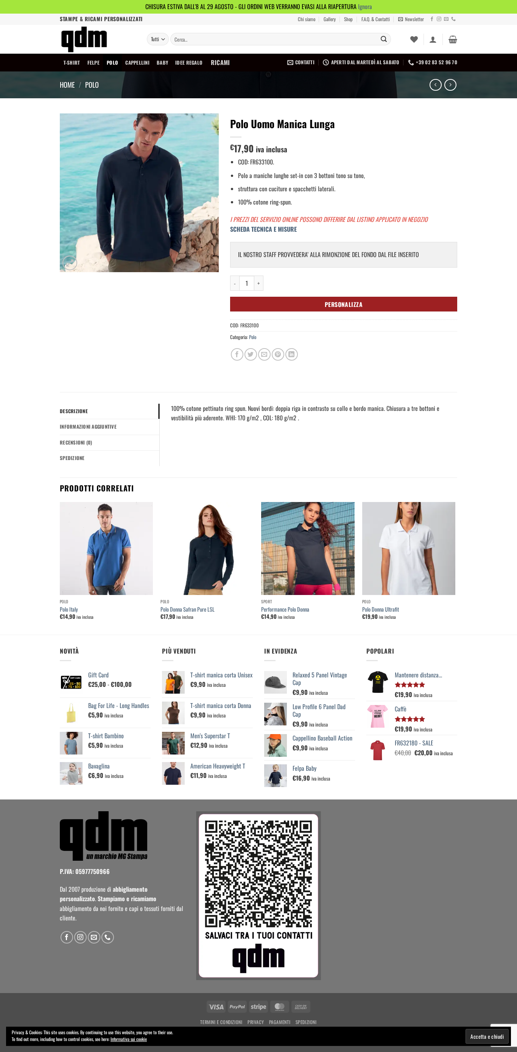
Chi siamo (306, 19)
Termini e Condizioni (221, 1022)
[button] (411, 19)
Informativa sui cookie (129, 1039)
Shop (348, 19)
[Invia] (383, 39)
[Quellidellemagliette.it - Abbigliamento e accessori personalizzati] (97, 39)
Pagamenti (280, 1022)
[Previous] (60, 567)
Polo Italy (69, 609)
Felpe (93, 62)
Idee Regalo (188, 62)
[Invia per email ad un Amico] (264, 354)
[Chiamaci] (453, 19)
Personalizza (344, 304)
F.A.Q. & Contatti (375, 19)
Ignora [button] (365, 6)
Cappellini (137, 62)
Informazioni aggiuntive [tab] (88, 426)
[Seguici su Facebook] (432, 19)
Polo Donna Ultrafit (380, 609)
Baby (162, 62)
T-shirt (72, 62)
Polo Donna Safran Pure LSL (187, 609)
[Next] (455, 567)
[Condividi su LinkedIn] (291, 354)
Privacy (256, 1022)
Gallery (330, 19)
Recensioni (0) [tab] (76, 442)
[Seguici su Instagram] (439, 19)
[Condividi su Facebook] (237, 354)
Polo (112, 62)
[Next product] (435, 85)
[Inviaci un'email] (446, 19)
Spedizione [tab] (72, 458)
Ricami (220, 62)
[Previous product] (450, 85)
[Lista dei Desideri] (414, 39)
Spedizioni (306, 1022)
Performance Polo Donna (285, 609)
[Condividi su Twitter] (250, 354)
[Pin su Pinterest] (278, 354)
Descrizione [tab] (74, 411)
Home (67, 84)
